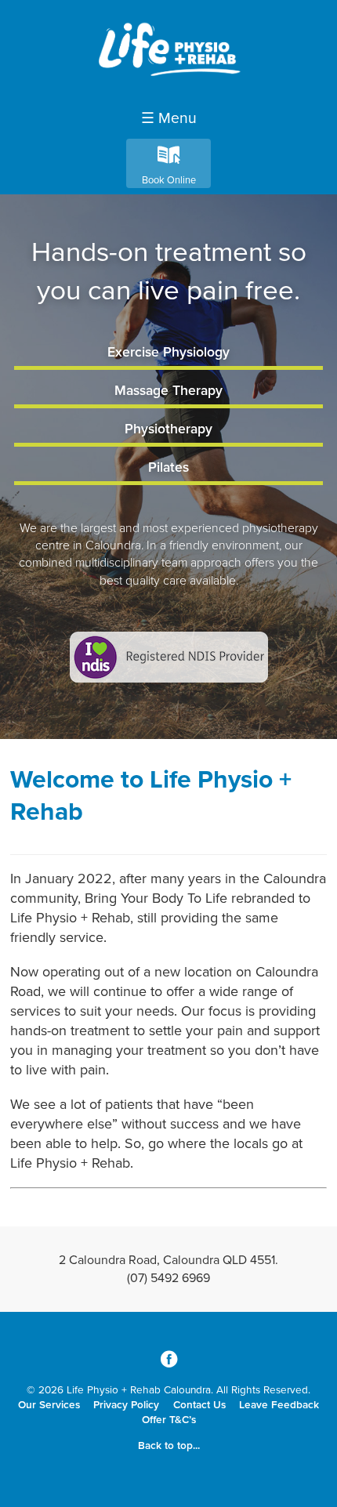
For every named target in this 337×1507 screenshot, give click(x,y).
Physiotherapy (168, 429)
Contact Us (199, 1405)
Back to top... (169, 1446)
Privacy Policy (126, 1405)
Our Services (49, 1405)
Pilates (168, 467)
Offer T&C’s (169, 1420)
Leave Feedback (279, 1405)
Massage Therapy (168, 390)
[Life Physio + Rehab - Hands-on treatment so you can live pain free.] (168, 83)
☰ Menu (169, 118)
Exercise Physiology (168, 352)
